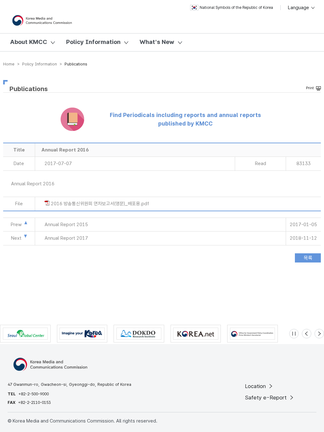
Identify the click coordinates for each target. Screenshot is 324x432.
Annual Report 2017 (66, 238)
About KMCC (28, 42)
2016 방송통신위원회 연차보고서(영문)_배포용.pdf (100, 204)
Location (256, 386)
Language (299, 7)
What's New (157, 42)
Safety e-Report (266, 397)
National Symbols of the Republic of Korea (236, 7)
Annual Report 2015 (66, 224)
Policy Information (93, 42)
